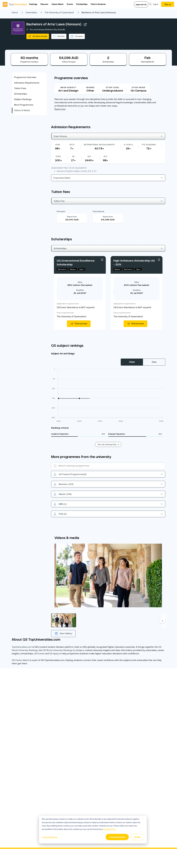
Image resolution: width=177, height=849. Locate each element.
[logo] (15, 4)
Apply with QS (141, 4)
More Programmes (23, 104)
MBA (63, 504)
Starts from (72, 216)
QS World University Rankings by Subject (63, 650)
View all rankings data (106, 444)
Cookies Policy (109, 829)
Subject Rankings (23, 99)
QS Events (39, 653)
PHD (63, 514)
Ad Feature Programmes (73, 474)
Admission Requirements (26, 82)
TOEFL (58, 156)
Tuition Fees (20, 88)
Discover (44, 4)
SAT (89, 156)
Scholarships (81, 4)
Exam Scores (60, 136)
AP (73, 156)
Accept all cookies (117, 837)
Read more (60, 109)
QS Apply (54, 653)
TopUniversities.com (22, 647)
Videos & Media (22, 110)
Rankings (33, 4)
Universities (31, 12)
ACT (105, 156)
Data (154, 362)
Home (15, 12)
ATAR (57, 144)
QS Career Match (20, 660)
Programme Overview (25, 77)
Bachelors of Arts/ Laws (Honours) (53, 24)
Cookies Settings (49, 837)
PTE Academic (149, 144)
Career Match (57, 4)
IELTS (72, 144)
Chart (132, 362)
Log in (155, 4)
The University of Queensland (59, 12)
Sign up (167, 4)
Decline (137, 837)
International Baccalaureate (99, 144)
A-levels (128, 144)
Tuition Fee (59, 201)
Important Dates (61, 178)
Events (70, 4)
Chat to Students (98, 4)
